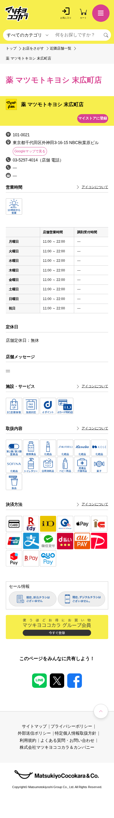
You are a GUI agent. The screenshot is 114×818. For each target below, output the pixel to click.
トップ (11, 48)
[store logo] (17, 14)
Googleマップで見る (29, 151)
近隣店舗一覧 (60, 48)
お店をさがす (33, 48)
